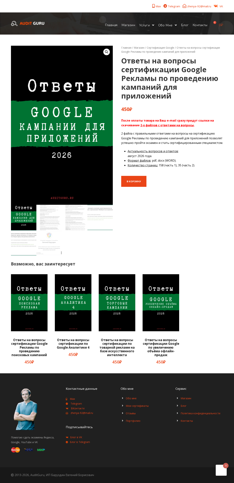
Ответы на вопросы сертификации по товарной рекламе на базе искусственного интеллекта (117, 347)
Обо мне (165, 25)
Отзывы (131, 413)
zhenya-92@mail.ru (199, 6)
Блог (185, 25)
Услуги (144, 25)
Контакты (200, 25)
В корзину (134, 181)
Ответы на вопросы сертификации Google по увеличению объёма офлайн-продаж (161, 347)
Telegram (174, 6)
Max (158, 6)
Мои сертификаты (137, 405)
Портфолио (133, 420)
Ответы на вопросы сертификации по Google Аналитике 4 (73, 344)
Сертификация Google (160, 47)
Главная (111, 25)
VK (221, 6)
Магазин (128, 25)
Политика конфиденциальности (200, 413)
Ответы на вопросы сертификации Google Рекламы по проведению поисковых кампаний (29, 347)
